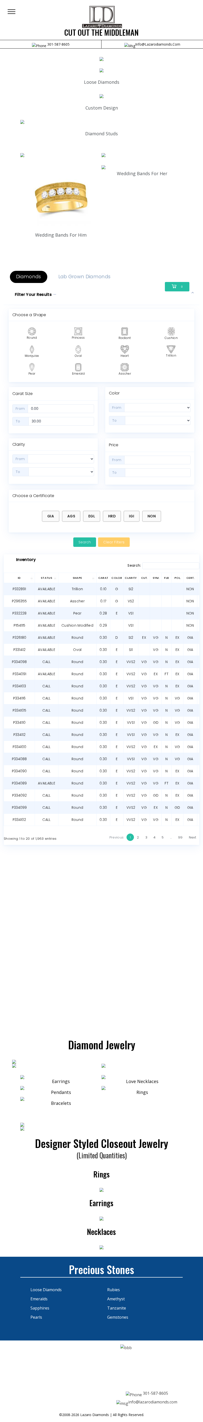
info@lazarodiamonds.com (157, 44)
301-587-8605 (58, 44)
